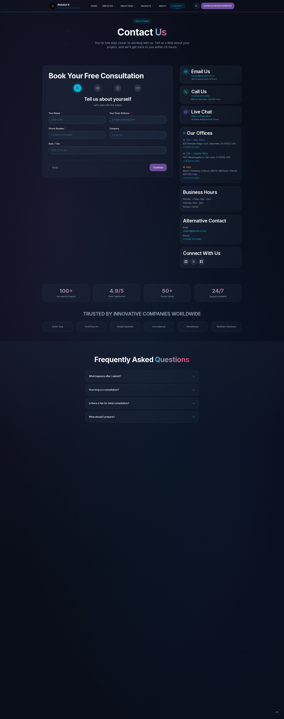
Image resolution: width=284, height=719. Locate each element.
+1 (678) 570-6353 (191, 147)
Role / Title (54, 144)
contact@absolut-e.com (194, 231)
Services (108, 6)
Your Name (55, 113)
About (163, 6)
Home (94, 6)
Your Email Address (120, 113)
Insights (146, 6)
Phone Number (57, 128)
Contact (177, 6)
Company (114, 128)
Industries (127, 6)
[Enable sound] (277, 712)
